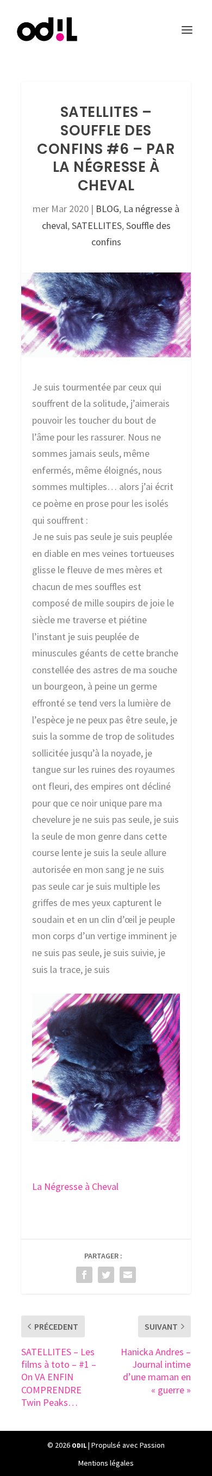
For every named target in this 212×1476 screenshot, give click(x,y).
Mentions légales (106, 1463)
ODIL (79, 1445)
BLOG (107, 208)
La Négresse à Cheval (75, 1186)
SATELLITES (97, 225)
